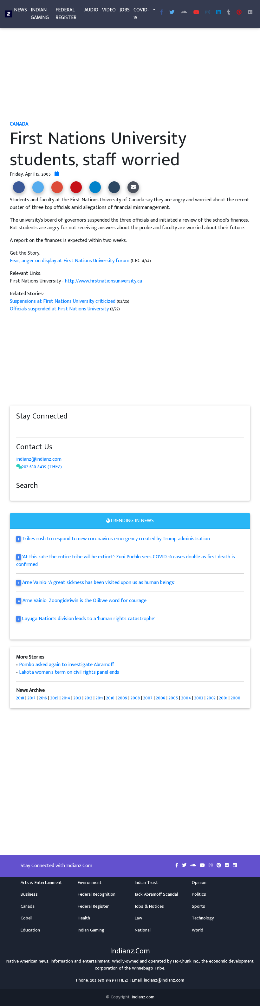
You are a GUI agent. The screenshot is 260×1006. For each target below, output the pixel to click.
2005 (173, 698)
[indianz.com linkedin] (218, 12)
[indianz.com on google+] (38, 428)
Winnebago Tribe (148, 968)
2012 (88, 698)
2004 (186, 698)
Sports (198, 906)
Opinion (199, 882)
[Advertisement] (130, 72)
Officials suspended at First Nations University (60, 309)
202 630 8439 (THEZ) (42, 467)
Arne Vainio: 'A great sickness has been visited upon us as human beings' (98, 582)
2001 (223, 698)
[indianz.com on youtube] (196, 12)
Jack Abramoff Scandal (156, 894)
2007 (148, 698)
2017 (32, 698)
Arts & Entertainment (41, 882)
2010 (110, 698)
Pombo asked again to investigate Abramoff (66, 664)
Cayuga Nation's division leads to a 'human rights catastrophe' (88, 618)
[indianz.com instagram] (207, 12)
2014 (66, 698)
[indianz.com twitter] (172, 12)
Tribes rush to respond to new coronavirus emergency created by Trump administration (116, 539)
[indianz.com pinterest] (239, 12)
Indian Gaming (40, 14)
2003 (198, 698)
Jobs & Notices (149, 906)
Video (109, 10)
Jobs (125, 10)
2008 (135, 698)
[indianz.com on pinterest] (51, 428)
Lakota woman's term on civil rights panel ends (69, 672)
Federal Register (65, 14)
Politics (199, 894)
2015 (54, 698)
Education (30, 930)
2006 (160, 698)
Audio (91, 10)
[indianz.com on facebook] (19, 428)
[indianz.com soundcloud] (184, 12)
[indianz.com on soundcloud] (32, 428)
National (143, 930)
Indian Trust (146, 882)
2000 (235, 698)
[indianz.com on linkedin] (70, 428)
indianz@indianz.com (39, 459)
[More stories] (57, 174)
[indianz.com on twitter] (26, 428)
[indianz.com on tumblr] (228, 12)
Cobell (26, 918)
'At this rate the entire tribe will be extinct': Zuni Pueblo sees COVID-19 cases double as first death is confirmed (125, 561)
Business (29, 894)
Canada (28, 906)
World (197, 930)
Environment (89, 882)
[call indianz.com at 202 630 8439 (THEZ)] (19, 467)
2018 (20, 698)
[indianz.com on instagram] (64, 428)
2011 (99, 698)
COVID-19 (141, 14)
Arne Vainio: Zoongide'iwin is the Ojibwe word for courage (84, 600)
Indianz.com (143, 997)
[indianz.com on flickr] (250, 12)
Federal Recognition (96, 894)
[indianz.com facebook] (161, 12)
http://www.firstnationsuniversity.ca (103, 281)
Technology (203, 918)
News (20, 10)
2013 (77, 698)
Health (84, 918)
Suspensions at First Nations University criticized (62, 301)
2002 (211, 698)
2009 (122, 698)
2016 (43, 698)
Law (138, 918)
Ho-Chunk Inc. (186, 961)
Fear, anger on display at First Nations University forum (70, 260)
